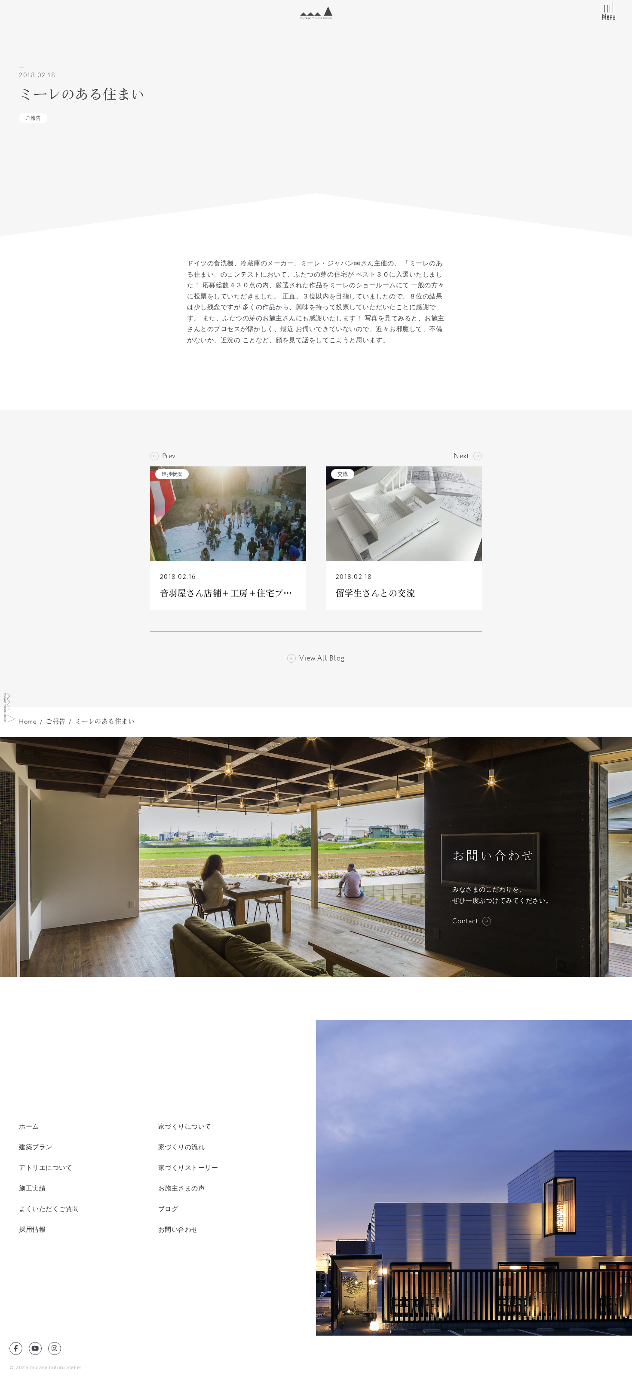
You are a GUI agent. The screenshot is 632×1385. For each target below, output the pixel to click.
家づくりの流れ (181, 1147)
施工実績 (32, 1188)
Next (462, 456)
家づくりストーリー (188, 1167)
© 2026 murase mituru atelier (45, 1367)
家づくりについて (185, 1126)
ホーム (29, 1126)
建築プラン (35, 1147)
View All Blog (321, 658)
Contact (465, 921)
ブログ (168, 1209)
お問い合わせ (178, 1229)
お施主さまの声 (181, 1188)
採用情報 (32, 1229)
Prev (169, 456)
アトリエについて (45, 1167)
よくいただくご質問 (49, 1209)
